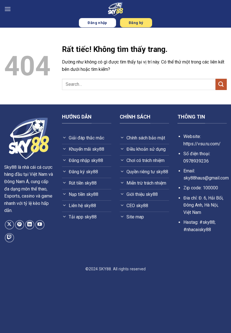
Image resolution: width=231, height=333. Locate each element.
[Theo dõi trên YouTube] (40, 224)
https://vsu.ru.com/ (202, 143)
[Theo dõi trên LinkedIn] (29, 224)
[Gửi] (221, 84)
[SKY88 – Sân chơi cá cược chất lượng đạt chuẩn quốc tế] (115, 9)
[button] (7, 9)
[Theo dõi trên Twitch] (9, 237)
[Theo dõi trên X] (9, 224)
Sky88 (10, 167)
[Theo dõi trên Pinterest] (19, 224)
